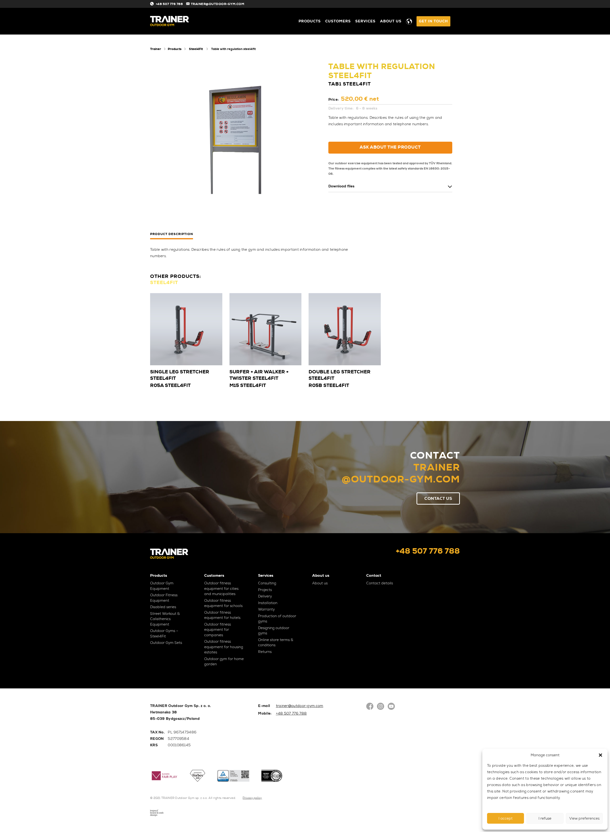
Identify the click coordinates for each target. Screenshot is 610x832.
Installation (267, 603)
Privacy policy (252, 798)
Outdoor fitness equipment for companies (217, 629)
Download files (341, 186)
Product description (171, 234)
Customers (338, 21)
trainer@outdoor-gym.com (299, 705)
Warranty (266, 609)
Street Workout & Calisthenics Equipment (165, 619)
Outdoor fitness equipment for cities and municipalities (221, 588)
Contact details (379, 583)
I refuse (545, 818)
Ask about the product (390, 147)
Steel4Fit (196, 49)
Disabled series (163, 607)
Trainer (155, 49)
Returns (265, 651)
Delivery (265, 596)
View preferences (584, 818)
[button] (600, 755)
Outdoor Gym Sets (166, 642)
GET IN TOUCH (433, 21)
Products (310, 21)
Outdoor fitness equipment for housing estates (223, 647)
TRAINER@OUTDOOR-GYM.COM (217, 4)
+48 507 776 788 (169, 4)
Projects (265, 589)
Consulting (267, 583)
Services (365, 21)
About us (391, 21)
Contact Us (438, 498)
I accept (505, 818)
